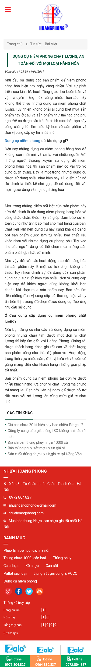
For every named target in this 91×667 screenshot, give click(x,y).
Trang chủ (15, 44)
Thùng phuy (62, 558)
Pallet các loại (15, 573)
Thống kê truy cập (17, 603)
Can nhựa (11, 565)
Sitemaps (11, 633)
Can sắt (52, 565)
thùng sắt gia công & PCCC (55, 573)
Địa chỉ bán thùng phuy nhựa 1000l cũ (38, 442)
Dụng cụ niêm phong (22, 141)
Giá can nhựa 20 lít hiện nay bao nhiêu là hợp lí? (45, 425)
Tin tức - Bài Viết (43, 44)
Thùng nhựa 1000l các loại (25, 558)
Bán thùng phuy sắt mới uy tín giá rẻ (36, 448)
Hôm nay (9, 617)
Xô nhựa (32, 565)
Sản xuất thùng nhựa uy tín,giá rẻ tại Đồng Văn (45, 454)
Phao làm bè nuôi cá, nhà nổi (26, 550)
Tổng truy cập (13, 625)
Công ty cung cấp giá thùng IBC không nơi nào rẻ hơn (46, 433)
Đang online (12, 610)
